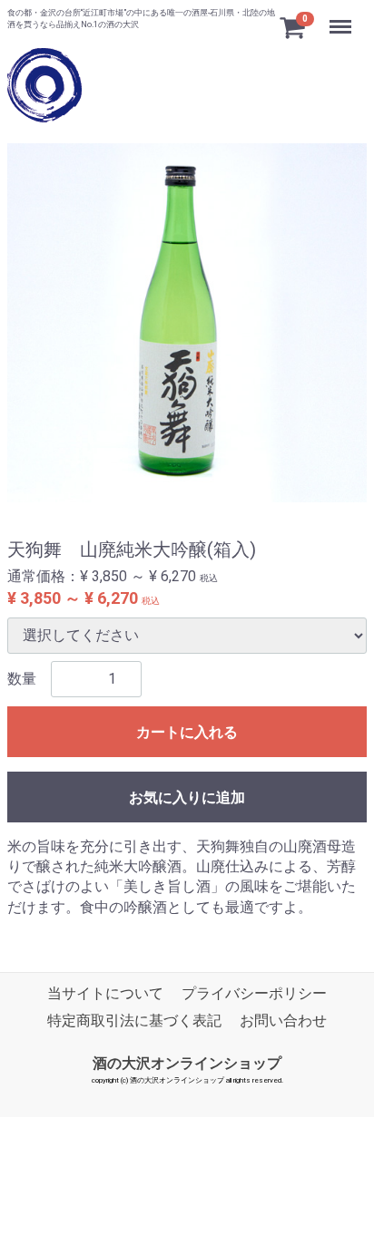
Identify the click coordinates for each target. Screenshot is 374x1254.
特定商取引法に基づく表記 (134, 1021)
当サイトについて (105, 993)
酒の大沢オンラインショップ (187, 1063)
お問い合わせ (283, 1021)
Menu (342, 16)
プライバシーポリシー (254, 993)
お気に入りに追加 (187, 797)
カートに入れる (187, 732)
